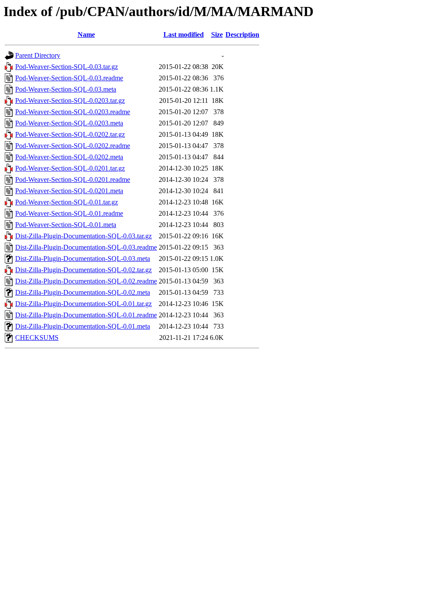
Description (242, 34)
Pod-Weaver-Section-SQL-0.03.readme (69, 78)
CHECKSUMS (37, 337)
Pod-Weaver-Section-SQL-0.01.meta (65, 224)
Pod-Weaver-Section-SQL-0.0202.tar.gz (70, 134)
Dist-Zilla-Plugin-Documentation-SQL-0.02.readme (86, 281)
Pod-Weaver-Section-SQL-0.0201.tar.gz (70, 168)
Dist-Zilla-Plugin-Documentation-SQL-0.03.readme (86, 247)
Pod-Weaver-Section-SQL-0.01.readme (69, 213)
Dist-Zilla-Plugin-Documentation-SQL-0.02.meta (82, 292)
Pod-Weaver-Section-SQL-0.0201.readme (72, 179)
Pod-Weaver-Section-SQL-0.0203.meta (69, 123)
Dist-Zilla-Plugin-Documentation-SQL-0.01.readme (86, 315)
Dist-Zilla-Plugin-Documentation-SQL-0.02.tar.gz (83, 269)
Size (217, 34)
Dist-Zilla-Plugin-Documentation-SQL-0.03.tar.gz (83, 236)
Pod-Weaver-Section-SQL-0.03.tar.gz (66, 66)
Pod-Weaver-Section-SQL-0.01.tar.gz (66, 202)
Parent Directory (37, 55)
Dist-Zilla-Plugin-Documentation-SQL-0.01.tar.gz (83, 303)
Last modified (183, 34)
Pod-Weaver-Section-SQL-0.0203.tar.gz (70, 100)
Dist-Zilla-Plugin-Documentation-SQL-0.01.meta (82, 326)
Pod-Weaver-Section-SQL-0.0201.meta (69, 190)
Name (86, 34)
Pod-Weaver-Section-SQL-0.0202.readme (72, 145)
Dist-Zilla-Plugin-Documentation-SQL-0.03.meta (82, 258)
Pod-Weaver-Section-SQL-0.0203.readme (72, 111)
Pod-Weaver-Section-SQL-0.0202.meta (69, 157)
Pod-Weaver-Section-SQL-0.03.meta (65, 89)
